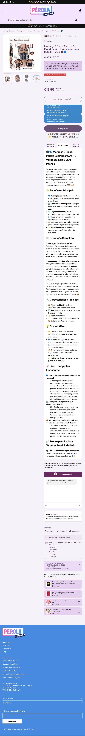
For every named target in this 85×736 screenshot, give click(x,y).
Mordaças (68, 463)
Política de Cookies (9, 671)
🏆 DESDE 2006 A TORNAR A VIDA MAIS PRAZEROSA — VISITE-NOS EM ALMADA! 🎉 (42, 25)
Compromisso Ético (10, 664)
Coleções (12, 31)
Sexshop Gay (48, 468)
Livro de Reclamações (11, 677)
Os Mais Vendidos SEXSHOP (60, 465)
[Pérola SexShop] (42, 11)
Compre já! (63, 128)
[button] (80, 11)
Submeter (12, 721)
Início (4, 31)
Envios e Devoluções (10, 661)
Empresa (5, 645)
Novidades (47, 465)
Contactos (6, 648)
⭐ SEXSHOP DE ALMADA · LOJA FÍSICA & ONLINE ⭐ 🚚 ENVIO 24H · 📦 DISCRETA (42, 2)
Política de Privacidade (11, 667)
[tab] (53, 555)
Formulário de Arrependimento (14, 674)
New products (76, 463)
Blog (4, 652)
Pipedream (73, 465)
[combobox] (42, 20)
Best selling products (58, 463)
